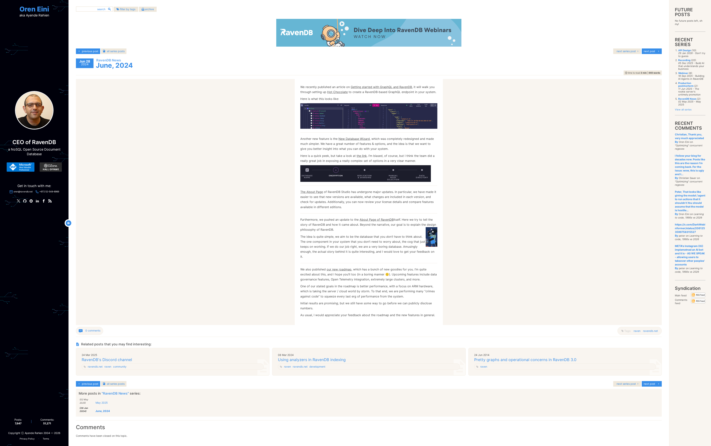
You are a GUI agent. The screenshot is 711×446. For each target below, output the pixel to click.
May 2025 (102, 402)
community (119, 366)
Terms (46, 438)
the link (362, 156)
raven (637, 330)
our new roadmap (339, 269)
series (116, 51)
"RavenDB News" (116, 393)
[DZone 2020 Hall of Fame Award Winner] (51, 167)
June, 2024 (102, 411)
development (317, 366)
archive (149, 9)
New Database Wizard (354, 139)
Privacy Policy (27, 438)
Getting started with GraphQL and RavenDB (381, 87)
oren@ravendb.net (23, 191)
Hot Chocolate (337, 92)
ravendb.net (650, 330)
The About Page (311, 192)
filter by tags (127, 9)
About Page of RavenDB (376, 219)
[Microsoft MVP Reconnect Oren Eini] (20, 167)
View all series (683, 109)
